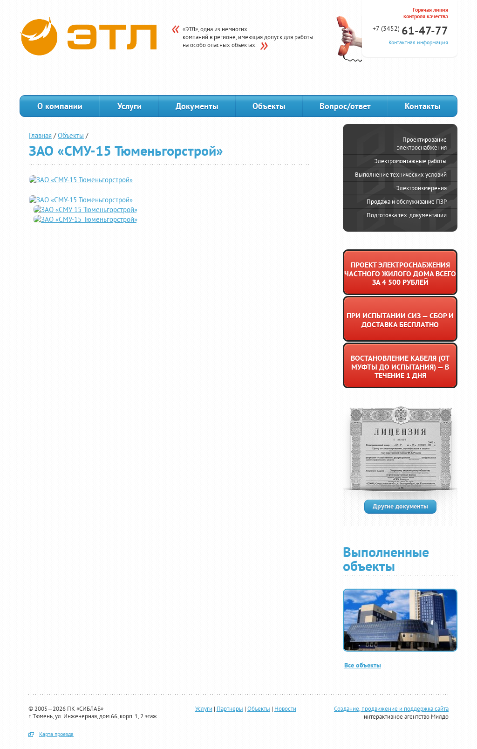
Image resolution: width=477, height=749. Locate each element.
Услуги (129, 106)
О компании (59, 106)
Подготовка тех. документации (407, 215)
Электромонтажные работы (410, 161)
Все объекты (362, 664)
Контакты (423, 106)
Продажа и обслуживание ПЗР (407, 202)
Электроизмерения (421, 188)
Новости (285, 709)
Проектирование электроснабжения (422, 143)
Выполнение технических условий (401, 175)
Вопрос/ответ (345, 106)
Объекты (269, 106)
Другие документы (400, 506)
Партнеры (230, 709)
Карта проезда (56, 733)
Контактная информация (418, 42)
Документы (197, 106)
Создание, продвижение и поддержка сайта (391, 709)
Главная (40, 135)
